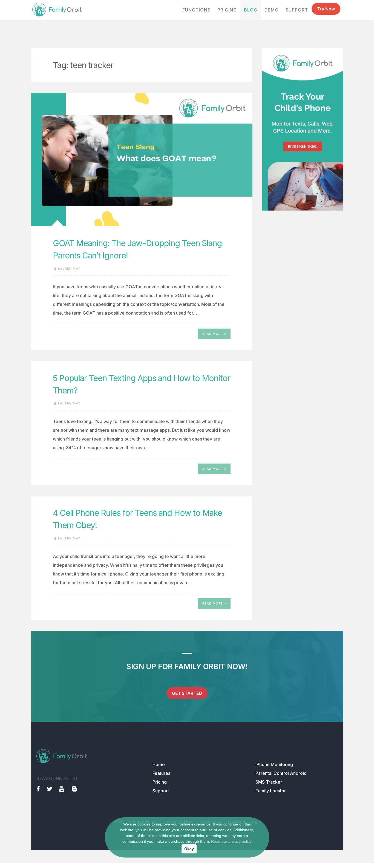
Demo (271, 10)
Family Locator (270, 790)
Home (159, 764)
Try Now (326, 8)
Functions (196, 10)
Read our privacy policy (231, 841)
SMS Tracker (268, 782)
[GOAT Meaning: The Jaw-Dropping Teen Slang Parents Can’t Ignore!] (141, 159)
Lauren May (69, 269)
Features (161, 773)
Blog (250, 10)
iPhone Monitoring (274, 764)
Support (297, 10)
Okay (189, 849)
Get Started (187, 693)
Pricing (227, 10)
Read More (212, 334)
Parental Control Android (281, 773)
